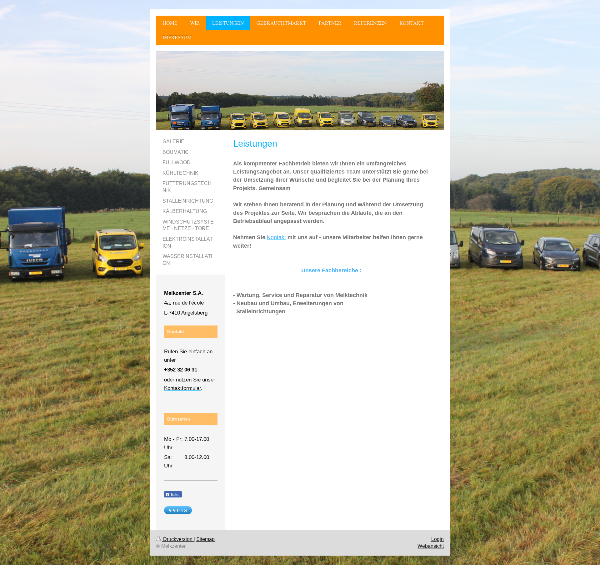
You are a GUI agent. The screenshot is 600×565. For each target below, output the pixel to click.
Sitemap (205, 539)
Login (437, 539)
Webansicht (431, 546)
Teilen (175, 494)
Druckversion (178, 539)
